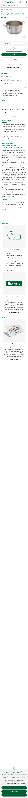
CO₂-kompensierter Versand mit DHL (14, 51)
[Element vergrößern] (25, 37)
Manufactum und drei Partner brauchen (10, 774)
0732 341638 (17, 263)
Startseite (3, 9)
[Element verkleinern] (23, 37)
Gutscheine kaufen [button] (14, 359)
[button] (25, 18)
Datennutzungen (6, 777)
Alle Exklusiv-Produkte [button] (14, 312)
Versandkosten (20, 49)
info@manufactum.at (17, 265)
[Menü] (1, 2)
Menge (6, 43)
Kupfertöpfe (9, 9)
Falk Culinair (14, 103)
